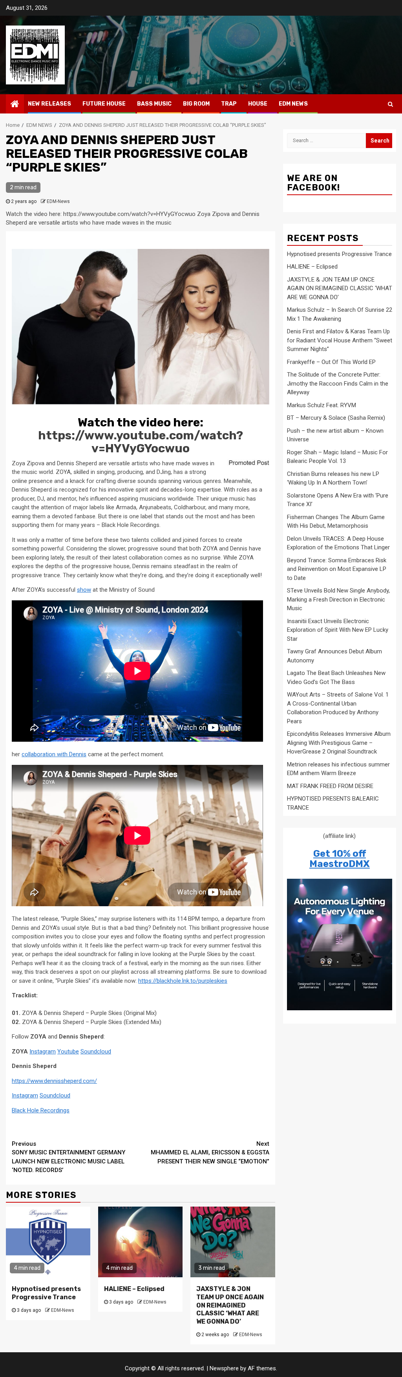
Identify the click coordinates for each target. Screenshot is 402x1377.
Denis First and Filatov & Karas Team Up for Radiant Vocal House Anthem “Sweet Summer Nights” (339, 340)
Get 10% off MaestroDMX (339, 858)
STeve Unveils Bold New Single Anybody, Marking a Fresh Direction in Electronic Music (338, 599)
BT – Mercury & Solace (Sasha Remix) (336, 417)
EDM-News (58, 201)
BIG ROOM (196, 104)
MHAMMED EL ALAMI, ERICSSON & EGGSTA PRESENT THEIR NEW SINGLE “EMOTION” (210, 1152)
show (84, 589)
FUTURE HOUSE (104, 104)
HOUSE (257, 104)
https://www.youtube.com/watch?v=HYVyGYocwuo (140, 441)
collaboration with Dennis (54, 754)
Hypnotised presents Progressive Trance (46, 1293)
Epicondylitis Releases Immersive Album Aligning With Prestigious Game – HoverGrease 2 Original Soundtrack (339, 742)
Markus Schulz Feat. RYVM (321, 405)
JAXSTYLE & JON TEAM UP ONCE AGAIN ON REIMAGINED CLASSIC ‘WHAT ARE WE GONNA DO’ (230, 1305)
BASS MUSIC (154, 104)
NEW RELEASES (49, 104)
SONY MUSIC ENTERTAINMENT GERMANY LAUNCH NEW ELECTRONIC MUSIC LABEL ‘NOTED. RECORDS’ (68, 1157)
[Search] (390, 104)
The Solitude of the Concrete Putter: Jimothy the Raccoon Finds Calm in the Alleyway (337, 383)
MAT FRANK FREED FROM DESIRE (330, 786)
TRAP (229, 104)
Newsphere (224, 1368)
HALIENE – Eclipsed (134, 1289)
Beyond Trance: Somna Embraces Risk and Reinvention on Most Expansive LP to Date (336, 569)
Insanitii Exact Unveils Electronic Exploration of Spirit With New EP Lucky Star (337, 630)
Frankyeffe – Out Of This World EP (331, 362)
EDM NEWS (293, 104)
